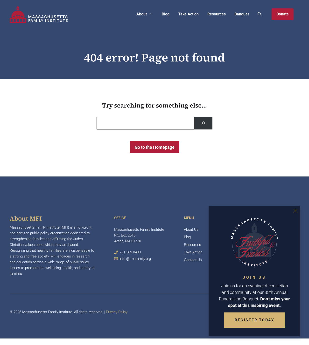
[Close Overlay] (295, 211)
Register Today (254, 320)
